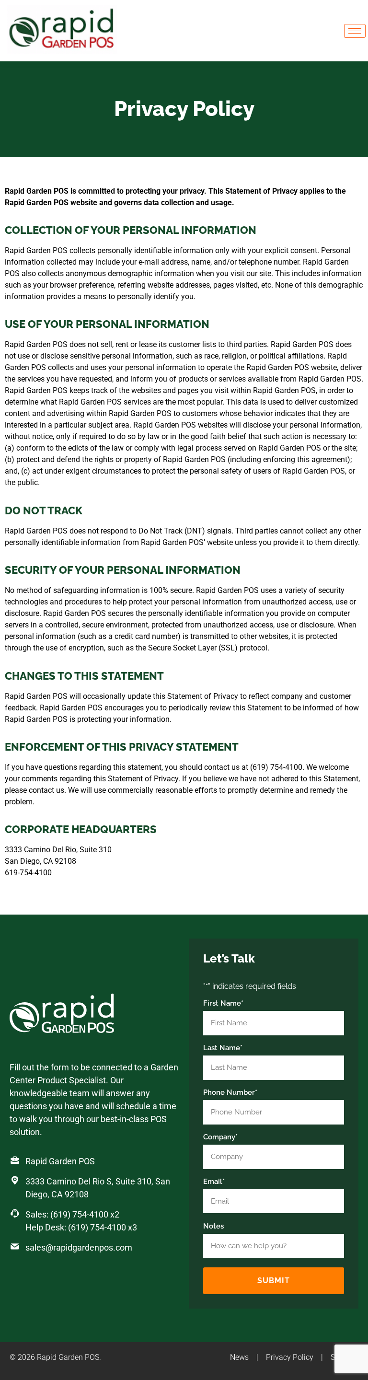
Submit (273, 1280)
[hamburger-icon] (355, 31)
